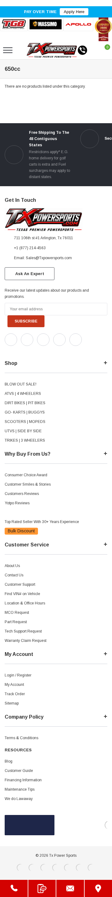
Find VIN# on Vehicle (22, 594)
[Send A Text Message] (42, 888)
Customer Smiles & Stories (28, 484)
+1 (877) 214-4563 (30, 248)
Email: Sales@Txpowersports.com (43, 258)
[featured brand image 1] (45, 24)
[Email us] (70, 888)
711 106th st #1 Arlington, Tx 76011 (43, 238)
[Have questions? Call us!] (14, 888)
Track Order (15, 694)
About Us (12, 566)
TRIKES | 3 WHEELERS (25, 440)
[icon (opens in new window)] (11, 339)
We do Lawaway (19, 799)
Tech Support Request (23, 631)
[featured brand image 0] (14, 24)
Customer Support (20, 584)
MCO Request (17, 612)
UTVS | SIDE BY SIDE (23, 431)
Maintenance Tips (20, 789)
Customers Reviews (22, 494)
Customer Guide (19, 771)
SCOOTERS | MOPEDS (25, 421)
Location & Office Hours (25, 603)
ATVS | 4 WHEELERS (23, 393)
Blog (8, 761)
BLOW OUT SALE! (20, 384)
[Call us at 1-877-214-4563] (82, 50)
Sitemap (12, 703)
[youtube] (22, 351)
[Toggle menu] (7, 50)
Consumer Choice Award (26, 475)
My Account (14, 684)
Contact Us (14, 575)
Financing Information (23, 780)
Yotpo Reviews (17, 503)
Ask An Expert (29, 273)
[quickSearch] (22, 50)
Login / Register (18, 675)
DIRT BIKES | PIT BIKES (25, 403)
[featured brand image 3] (78, 24)
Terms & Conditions (21, 738)
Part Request (16, 622)
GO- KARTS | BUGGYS (25, 412)
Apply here (74, 11)
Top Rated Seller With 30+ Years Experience (42, 522)
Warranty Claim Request (25, 640)
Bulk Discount (21, 530)
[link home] (51, 50)
